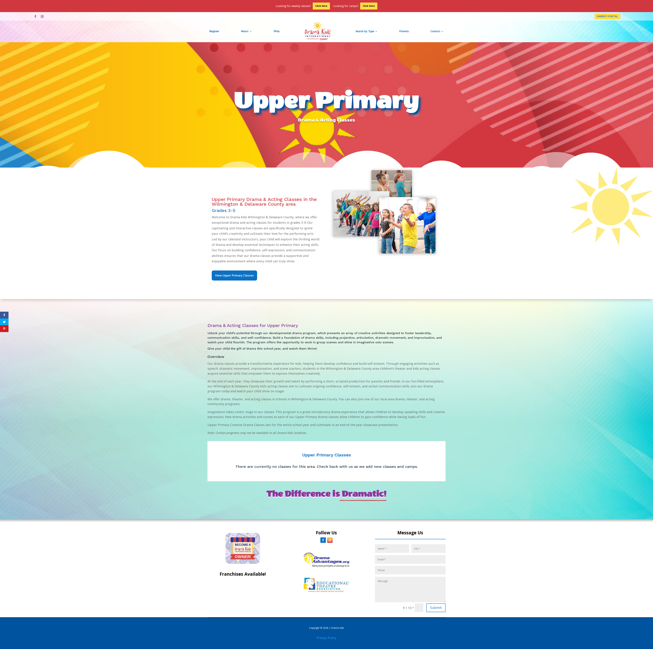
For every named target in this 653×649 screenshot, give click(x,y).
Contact (435, 31)
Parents (404, 31)
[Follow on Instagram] (42, 16)
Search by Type (365, 31)
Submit (436, 607)
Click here (321, 5)
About (244, 31)
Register (214, 31)
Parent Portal (607, 16)
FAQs (277, 31)
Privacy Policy (326, 638)
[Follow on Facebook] (35, 16)
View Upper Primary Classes (234, 275)
